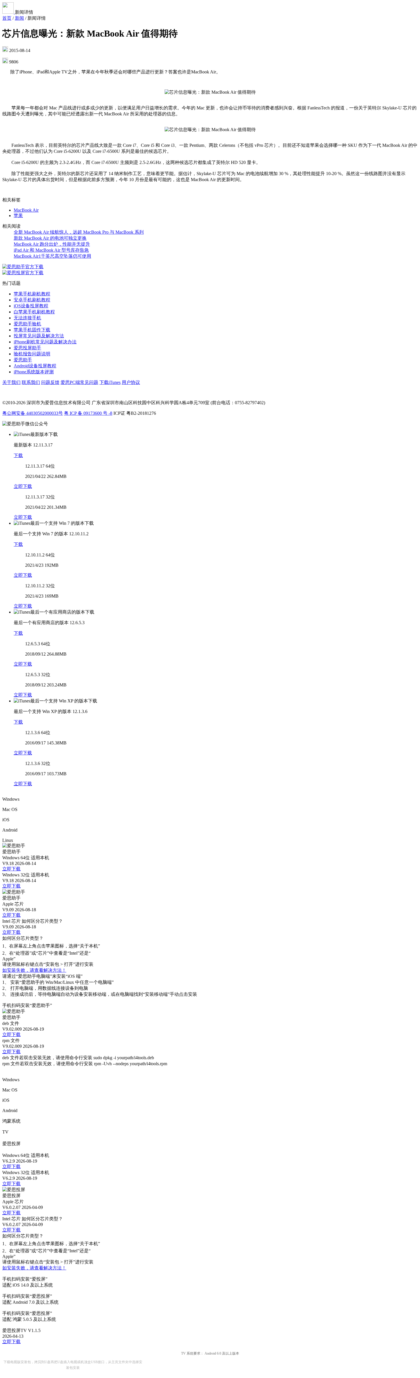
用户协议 (131, 382)
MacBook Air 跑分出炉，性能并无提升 (52, 244)
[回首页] (8, 12)
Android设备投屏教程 (35, 365)
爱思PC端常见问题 (79, 382)
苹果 (18, 215)
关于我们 (11, 382)
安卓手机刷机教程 (32, 299)
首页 (6, 18)
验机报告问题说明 (32, 353)
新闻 (19, 18)
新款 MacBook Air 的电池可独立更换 (50, 238)
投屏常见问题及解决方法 (39, 335)
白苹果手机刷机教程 (34, 311)
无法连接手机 (27, 317)
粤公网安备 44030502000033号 (32, 413)
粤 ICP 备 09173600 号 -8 (88, 413)
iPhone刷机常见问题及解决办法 (45, 341)
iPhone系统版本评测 (34, 371)
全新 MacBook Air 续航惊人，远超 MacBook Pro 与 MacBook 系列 (79, 232)
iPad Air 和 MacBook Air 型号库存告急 (51, 250)
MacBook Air (26, 210)
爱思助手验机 (27, 323)
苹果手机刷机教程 (32, 293)
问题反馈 (50, 382)
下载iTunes (110, 382)
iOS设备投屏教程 (31, 305)
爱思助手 (23, 359)
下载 (18, 455)
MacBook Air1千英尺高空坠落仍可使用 (52, 256)
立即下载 (23, 486)
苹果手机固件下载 (32, 329)
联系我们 (31, 382)
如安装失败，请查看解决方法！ (34, 970)
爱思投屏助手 (27, 347)
